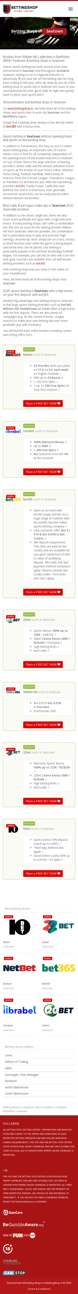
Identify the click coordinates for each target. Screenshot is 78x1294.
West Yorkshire (44, 1107)
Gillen (8, 1068)
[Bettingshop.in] (20, 9)
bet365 (11, 126)
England (28, 1107)
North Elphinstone (16, 1087)
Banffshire (9, 1111)
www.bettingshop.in (20, 108)
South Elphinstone (16, 1093)
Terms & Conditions (39, 1289)
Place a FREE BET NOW (41, 403)
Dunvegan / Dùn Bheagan (22, 1075)
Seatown (50, 355)
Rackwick (11, 1081)
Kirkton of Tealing (16, 1062)
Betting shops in (12, 1107)
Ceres (8, 1055)
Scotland (60, 1107)
